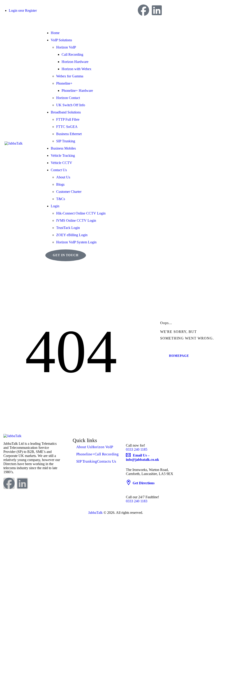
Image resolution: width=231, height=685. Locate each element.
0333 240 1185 (136, 449)
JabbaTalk (95, 512)
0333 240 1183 (136, 501)
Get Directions (144, 483)
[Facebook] (143, 10)
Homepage (179, 355)
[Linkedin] (156, 10)
